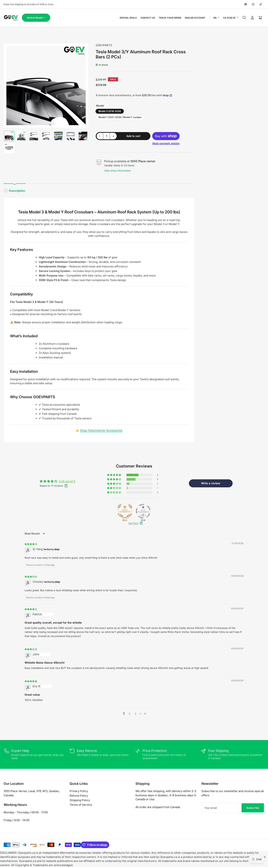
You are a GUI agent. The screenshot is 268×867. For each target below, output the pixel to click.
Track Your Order (170, 17)
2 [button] (129, 713)
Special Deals (128, 17)
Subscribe (252, 807)
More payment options (165, 143)
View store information (117, 170)
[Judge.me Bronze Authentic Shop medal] (125, 511)
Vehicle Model (35, 17)
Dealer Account (195, 17)
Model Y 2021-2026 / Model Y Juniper (120, 117)
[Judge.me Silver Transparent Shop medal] (143, 511)
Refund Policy (79, 795)
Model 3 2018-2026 (109, 111)
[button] (114, 475)
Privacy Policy (79, 791)
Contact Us (147, 17)
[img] (31, 544)
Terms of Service (81, 804)
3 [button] (135, 713)
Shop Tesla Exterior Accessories (101, 430)
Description (17, 190)
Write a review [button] (210, 483)
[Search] (244, 18)
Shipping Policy (80, 800)
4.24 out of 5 (67, 481)
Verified (133, 523)
